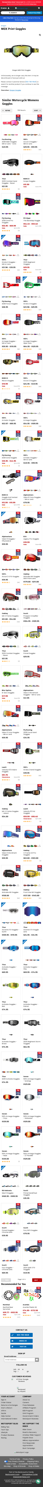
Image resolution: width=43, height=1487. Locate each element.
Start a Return (6, 1408)
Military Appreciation (31, 1440)
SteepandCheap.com (21, 1477)
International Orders (9, 1419)
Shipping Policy (33, 1461)
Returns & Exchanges (9, 1405)
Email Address (10, 1356)
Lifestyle (4, 1432)
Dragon (3, 26)
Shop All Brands (19, 1466)
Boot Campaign (29, 1448)
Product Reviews (7, 1435)
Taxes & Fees (11, 1464)
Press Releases (28, 1405)
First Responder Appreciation (29, 1444)
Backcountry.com (12, 1474)
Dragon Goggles (15, 90)
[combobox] (37, 110)
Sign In (3, 1400)
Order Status (6, 1402)
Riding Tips (5, 1427)
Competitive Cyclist (30, 1474)
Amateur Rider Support (32, 1435)
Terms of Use (15, 1459)
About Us (26, 1400)
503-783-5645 (31, 82)
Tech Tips (5, 1430)
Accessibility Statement (28, 1464)
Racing (3, 1438)
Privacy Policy (28, 1459)
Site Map (7, 1466)
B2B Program (28, 1411)
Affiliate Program (29, 1408)
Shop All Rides (33, 1466)
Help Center (6, 1416)
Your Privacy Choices (16, 1461)
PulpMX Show (28, 1438)
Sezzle (3, 1413)
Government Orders (31, 1416)
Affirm (3, 1411)
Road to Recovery (30, 1432)
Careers (26, 1402)
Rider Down (27, 1429)
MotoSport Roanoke (30, 1419)
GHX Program (28, 1413)
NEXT (36, 1280)
